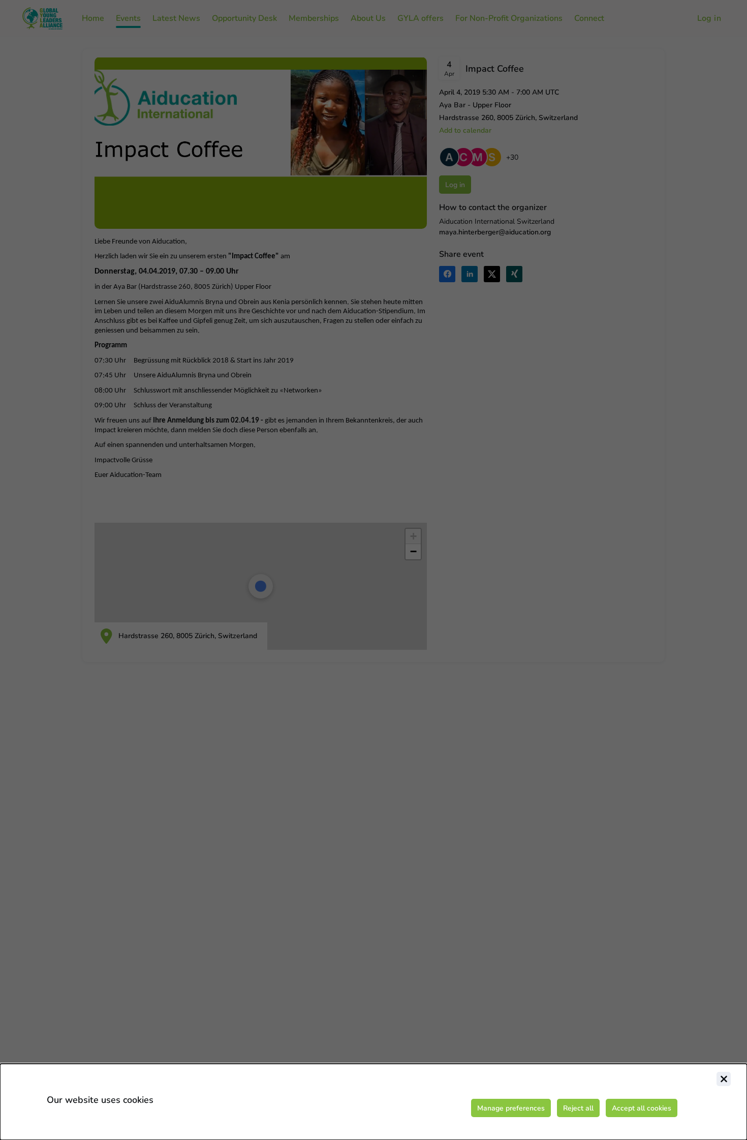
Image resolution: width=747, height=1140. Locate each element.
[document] (373, 1102)
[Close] (724, 1079)
